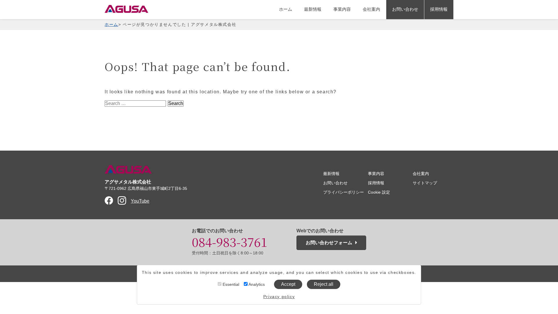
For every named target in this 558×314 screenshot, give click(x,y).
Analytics (256, 284)
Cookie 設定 (379, 192)
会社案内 (371, 9)
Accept (288, 284)
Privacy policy (279, 296)
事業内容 (342, 9)
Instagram (122, 200)
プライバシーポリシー (343, 192)
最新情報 (312, 9)
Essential (230, 284)
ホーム (285, 9)
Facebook (109, 200)
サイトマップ (425, 183)
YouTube (140, 201)
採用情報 (439, 9)
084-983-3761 (229, 241)
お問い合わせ (405, 9)
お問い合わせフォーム (329, 242)
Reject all (323, 284)
